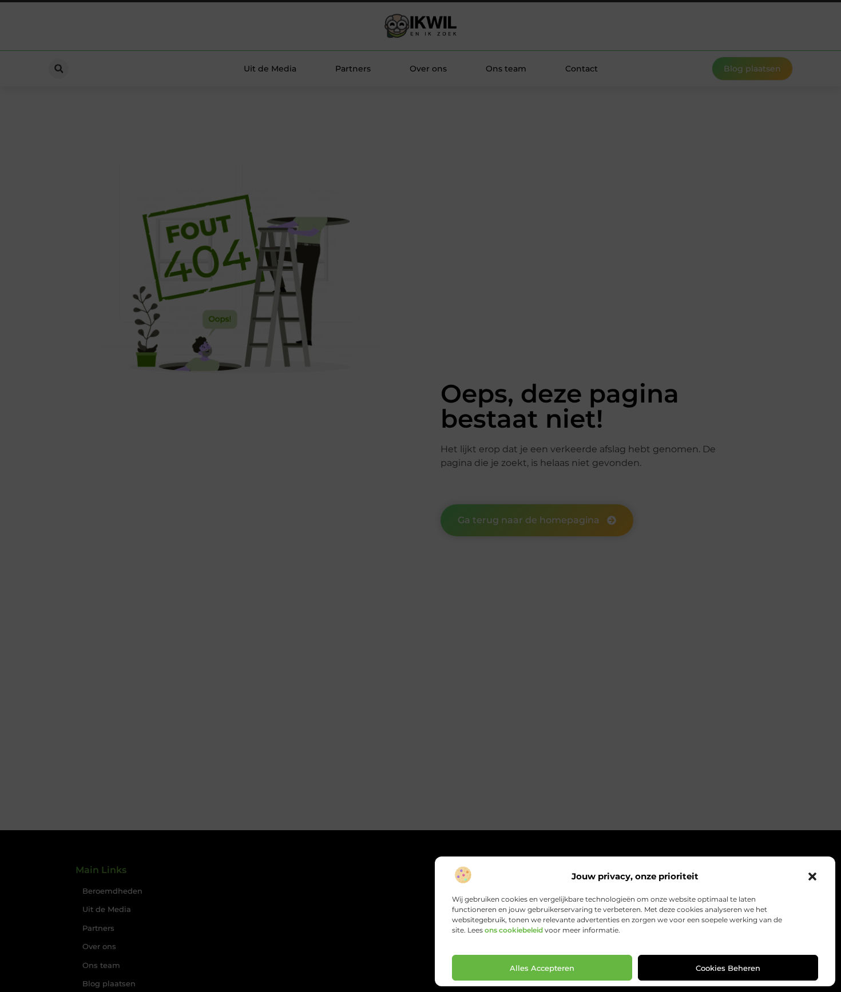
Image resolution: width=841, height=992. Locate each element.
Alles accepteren (542, 968)
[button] (812, 876)
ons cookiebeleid (514, 930)
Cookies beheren (728, 968)
